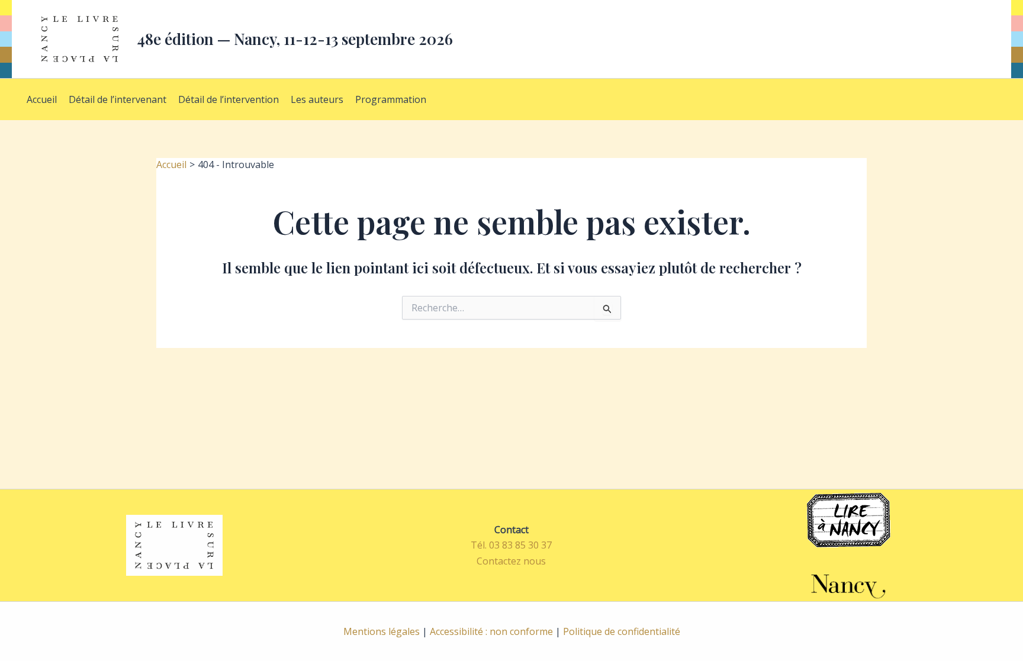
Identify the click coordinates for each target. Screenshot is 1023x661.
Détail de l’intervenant (117, 99)
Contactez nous (511, 561)
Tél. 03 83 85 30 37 (511, 545)
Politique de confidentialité (621, 631)
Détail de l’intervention (228, 99)
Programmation (390, 99)
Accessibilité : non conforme (491, 631)
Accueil (42, 99)
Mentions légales (381, 631)
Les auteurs (317, 99)
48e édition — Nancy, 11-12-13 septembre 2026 (295, 38)
